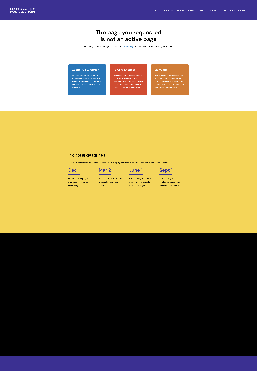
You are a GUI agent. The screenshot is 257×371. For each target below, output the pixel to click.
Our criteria (116, 67)
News (232, 10)
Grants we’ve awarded (160, 67)
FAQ (224, 10)
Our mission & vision (77, 67)
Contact (242, 10)
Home (156, 10)
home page (129, 46)
